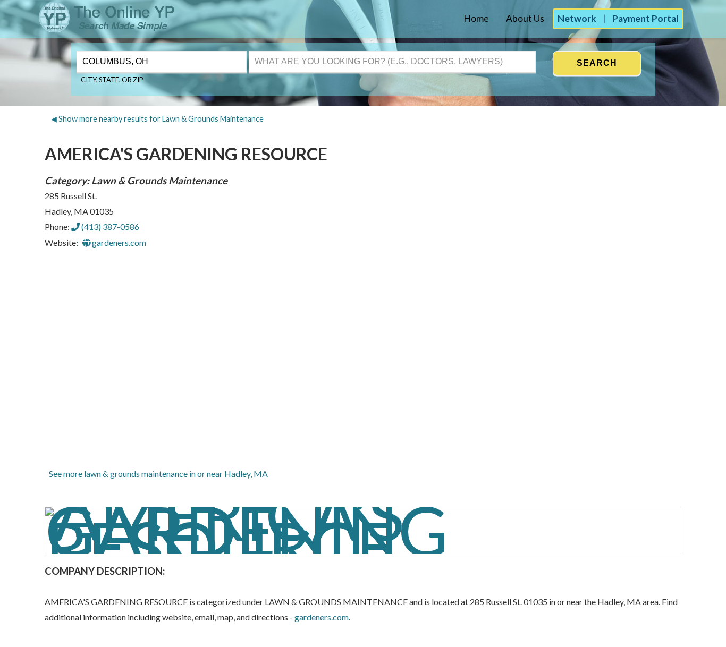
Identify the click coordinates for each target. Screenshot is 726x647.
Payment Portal (645, 18)
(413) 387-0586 (109, 227)
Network (577, 18)
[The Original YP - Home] (88, 29)
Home (476, 18)
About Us (525, 18)
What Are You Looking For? (296, 50)
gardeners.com (118, 242)
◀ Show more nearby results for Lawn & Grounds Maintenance (157, 118)
